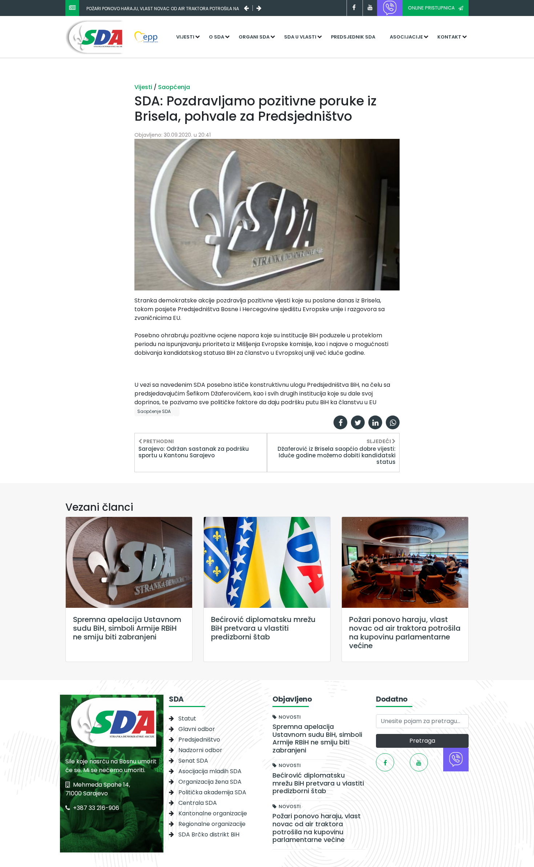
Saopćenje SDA (154, 411)
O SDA (216, 36)
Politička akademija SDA (212, 792)
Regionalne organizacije (212, 824)
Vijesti (185, 36)
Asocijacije (406, 36)
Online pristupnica (431, 7)
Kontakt (449, 36)
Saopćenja (174, 87)
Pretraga (422, 740)
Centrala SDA (197, 803)
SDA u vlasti (300, 36)
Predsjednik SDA (353, 36)
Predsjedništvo (199, 739)
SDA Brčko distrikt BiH (208, 834)
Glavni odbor (196, 729)
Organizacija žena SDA (210, 782)
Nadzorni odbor (200, 750)
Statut (187, 718)
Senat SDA (193, 760)
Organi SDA (254, 36)
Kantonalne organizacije (212, 813)
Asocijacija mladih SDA (210, 771)
